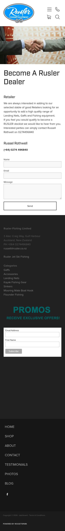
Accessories (11, 274)
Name (7, 159)
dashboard (23, 515)
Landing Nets (11, 278)
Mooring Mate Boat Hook (18, 290)
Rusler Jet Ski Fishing (16, 256)
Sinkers (8, 286)
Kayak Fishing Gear (15, 282)
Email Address (12, 330)
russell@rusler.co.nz (15, 248)
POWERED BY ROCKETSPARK (15, 523)
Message (8, 182)
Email (6, 171)
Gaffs (7, 270)
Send (30, 206)
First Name (10, 340)
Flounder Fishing (13, 294)
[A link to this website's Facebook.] (7, 494)
